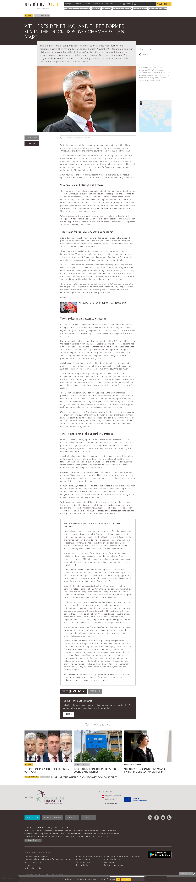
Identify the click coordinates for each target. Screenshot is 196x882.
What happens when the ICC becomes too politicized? (85, 777)
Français (68, 4)
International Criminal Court (77, 8)
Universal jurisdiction (33, 862)
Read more (126, 879)
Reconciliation (82, 865)
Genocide (107, 8)
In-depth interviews (157, 8)
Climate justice (140, 8)
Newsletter (32, 818)
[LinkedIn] (150, 817)
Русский (109, 4)
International (31, 777)
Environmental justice (113, 865)
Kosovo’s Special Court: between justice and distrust (95, 770)
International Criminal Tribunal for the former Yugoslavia (49, 859)
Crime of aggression (122, 8)
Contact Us (88, 818)
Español (87, 4)
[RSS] (169, 817)
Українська (98, 4)
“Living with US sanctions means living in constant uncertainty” (144, 770)
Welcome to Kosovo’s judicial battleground (102, 302)
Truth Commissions (84, 862)
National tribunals (112, 859)
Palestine (96, 8)
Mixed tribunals (42, 16)
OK (118, 879)
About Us (72, 818)
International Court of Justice (89, 857)
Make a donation (52, 818)
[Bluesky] (163, 817)
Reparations (109, 862)
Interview (44, 777)
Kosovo (28, 16)
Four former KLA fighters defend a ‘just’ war (46, 770)
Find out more (32, 840)
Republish (32, 138)
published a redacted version (117, 534)
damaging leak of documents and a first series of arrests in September (97, 238)
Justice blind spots (32, 868)
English (78, 4)
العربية (118, 4)
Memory (28, 865)
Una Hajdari (66, 138)
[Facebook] (156, 817)
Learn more (186, 873)
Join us (68, 714)
